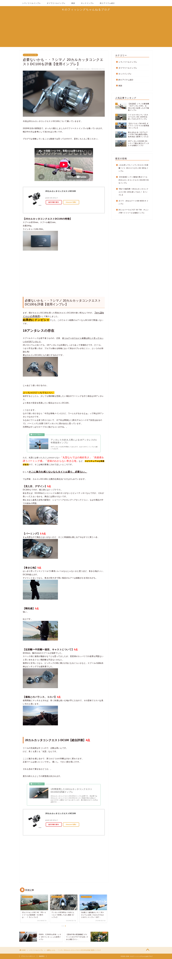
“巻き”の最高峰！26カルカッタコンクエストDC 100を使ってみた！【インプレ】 (133, 192)
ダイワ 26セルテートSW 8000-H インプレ (133, 202)
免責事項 (41, 956)
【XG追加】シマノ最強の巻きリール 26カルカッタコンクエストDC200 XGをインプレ (134, 180)
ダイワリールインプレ (56, 3)
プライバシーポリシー (28, 956)
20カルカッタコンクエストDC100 (60, 191)
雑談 (73, 3)
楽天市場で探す (53, 202)
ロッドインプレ (87, 3)
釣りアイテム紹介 (107, 3)
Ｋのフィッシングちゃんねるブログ (86, 9)
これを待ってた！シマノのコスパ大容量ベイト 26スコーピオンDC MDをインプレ (133, 168)
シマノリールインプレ (31, 3)
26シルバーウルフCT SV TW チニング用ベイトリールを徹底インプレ (134, 211)
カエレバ (55, 197)
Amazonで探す (71, 202)
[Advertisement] (86, 30)
